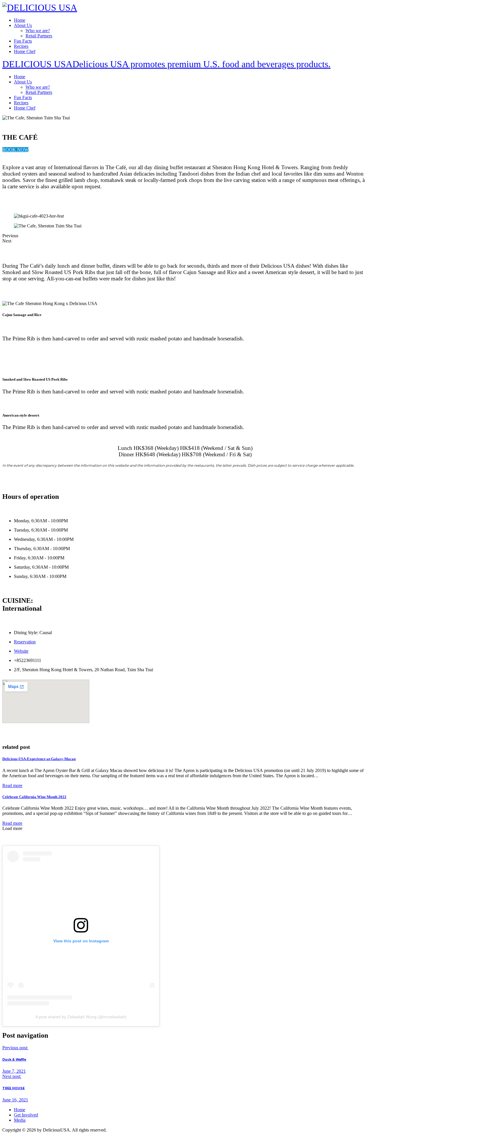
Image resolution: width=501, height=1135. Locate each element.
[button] (15, 149)
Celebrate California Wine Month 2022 (34, 797)
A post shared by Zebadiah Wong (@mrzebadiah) (80, 1016)
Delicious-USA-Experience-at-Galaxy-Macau (39, 759)
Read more (12, 785)
